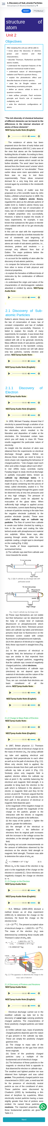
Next (24, 1119)
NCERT (26, 11)
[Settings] (39, 136)
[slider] (17, 136)
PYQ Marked (38, 11)
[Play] (9, 136)
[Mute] (29, 136)
